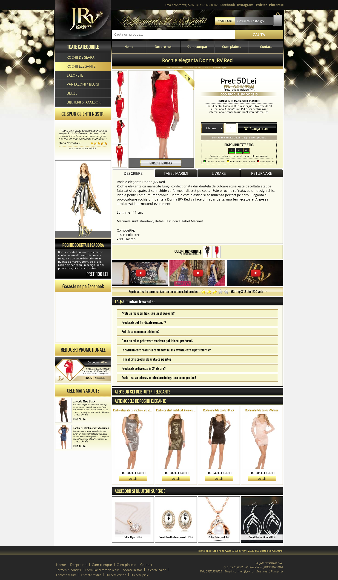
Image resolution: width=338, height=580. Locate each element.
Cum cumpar (197, 46)
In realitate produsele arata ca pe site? (147, 359)
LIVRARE (219, 173)
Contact (266, 46)
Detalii (133, 479)
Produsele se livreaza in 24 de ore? (144, 368)
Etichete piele (140, 575)
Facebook (227, 5)
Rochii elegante (81, 66)
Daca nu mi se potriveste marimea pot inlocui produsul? (157, 340)
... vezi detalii (80, 414)
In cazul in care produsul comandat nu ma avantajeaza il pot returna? (166, 349)
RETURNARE (261, 173)
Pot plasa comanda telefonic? (141, 331)
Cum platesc (231, 46)
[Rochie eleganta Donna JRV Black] (207, 252)
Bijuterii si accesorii (84, 102)
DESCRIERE (133, 173)
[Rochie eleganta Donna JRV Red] (216, 252)
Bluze (72, 93)
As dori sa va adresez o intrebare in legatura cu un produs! (159, 377)
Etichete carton (116, 575)
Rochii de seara (81, 57)
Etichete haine (156, 570)
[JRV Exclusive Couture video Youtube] (140, 273)
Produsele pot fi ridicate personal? (144, 322)
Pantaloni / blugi (83, 84)
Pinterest (276, 5)
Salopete (75, 75)
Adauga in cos (259, 128)
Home (128, 46)
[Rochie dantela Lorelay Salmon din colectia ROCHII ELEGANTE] (262, 441)
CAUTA (259, 34)
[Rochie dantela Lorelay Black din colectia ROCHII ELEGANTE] (219, 441)
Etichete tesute (66, 575)
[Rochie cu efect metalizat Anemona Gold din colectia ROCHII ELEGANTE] (176, 441)
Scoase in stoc (132, 570)
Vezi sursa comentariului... (83, 148)
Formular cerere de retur (102, 570)
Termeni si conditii (68, 570)
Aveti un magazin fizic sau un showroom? (148, 313)
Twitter (261, 5)
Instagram (245, 5)
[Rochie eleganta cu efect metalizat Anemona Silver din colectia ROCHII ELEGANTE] (133, 441)
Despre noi (163, 46)
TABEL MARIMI (176, 173)
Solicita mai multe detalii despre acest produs (239, 137)
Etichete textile (91, 575)
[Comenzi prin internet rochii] (83, 37)
